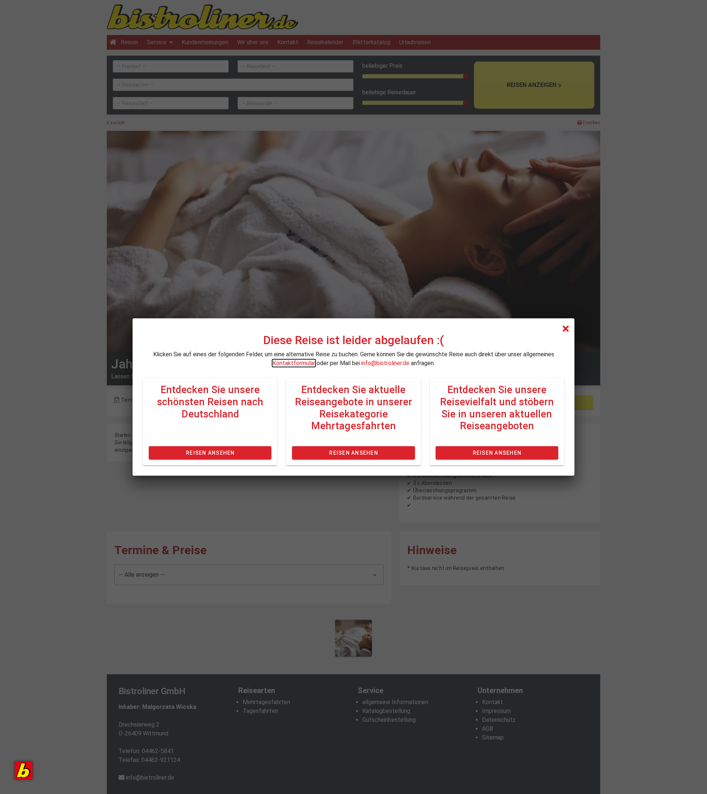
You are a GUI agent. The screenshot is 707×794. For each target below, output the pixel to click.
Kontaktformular (293, 363)
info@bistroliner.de (385, 363)
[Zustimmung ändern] (23, 770)
